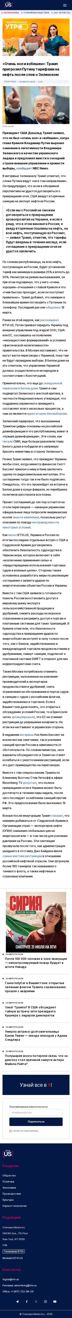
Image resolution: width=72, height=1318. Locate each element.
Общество (9, 1175)
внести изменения (26, 517)
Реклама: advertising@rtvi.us (20, 1285)
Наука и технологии (14, 1206)
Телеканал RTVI (13, 1251)
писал (12, 535)
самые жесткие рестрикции (22, 856)
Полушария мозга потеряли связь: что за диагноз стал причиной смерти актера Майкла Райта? (36, 1060)
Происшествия (12, 1193)
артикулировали (23, 717)
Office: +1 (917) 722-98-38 (18, 1291)
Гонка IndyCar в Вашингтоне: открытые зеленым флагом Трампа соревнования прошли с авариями (35, 987)
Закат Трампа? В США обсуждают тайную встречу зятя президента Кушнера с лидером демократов (30, 1011)
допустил (30, 782)
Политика (10, 82)
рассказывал (49, 320)
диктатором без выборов (47, 413)
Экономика (9, 1187)
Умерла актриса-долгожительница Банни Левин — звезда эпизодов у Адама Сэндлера (36, 1035)
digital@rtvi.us (11, 1279)
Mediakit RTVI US (13, 1258)
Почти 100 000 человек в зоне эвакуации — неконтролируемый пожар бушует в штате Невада (36, 963)
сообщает (24, 168)
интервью (27, 734)
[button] (64, 5)
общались (53, 307)
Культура (8, 1199)
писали (8, 441)
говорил (57, 815)
